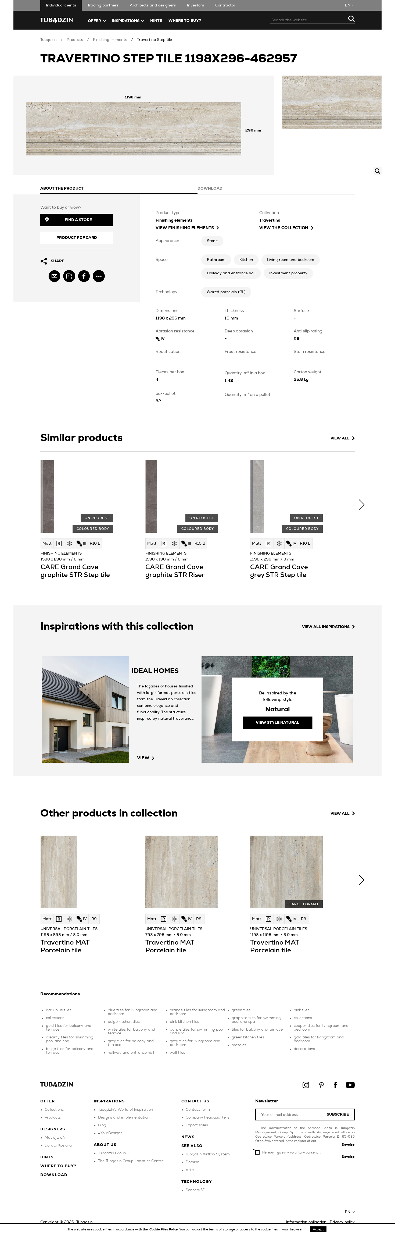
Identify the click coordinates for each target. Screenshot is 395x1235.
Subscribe (338, 1114)
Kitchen (246, 260)
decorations (304, 1049)
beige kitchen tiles (124, 1022)
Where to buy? (184, 21)
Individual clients (61, 5)
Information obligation (306, 1222)
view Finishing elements (185, 228)
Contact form (198, 1110)
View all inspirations (326, 627)
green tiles (241, 1010)
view (143, 758)
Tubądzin (48, 40)
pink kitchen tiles (184, 1022)
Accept (318, 1229)
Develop (348, 1144)
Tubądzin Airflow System (208, 1154)
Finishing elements (110, 40)
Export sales (197, 1125)
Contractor (225, 5)
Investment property (288, 273)
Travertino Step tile (154, 40)
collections (55, 1018)
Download (53, 1175)
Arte (190, 1170)
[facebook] (84, 276)
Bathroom (216, 260)
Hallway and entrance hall (231, 273)
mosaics (239, 1045)
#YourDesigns (110, 1133)
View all (340, 438)
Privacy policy (342, 1222)
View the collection (283, 228)
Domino (192, 1162)
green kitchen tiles (248, 1037)
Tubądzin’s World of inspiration (125, 1110)
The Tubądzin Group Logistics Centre (131, 1161)
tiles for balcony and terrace (257, 1029)
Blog (102, 1125)
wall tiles (177, 1053)
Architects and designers (153, 5)
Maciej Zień (54, 1138)
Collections (54, 1110)
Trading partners (103, 5)
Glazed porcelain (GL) (226, 292)
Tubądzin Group (112, 1153)
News (188, 1137)
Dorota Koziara (58, 1145)
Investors (195, 5)
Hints (156, 21)
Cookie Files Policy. (164, 1229)
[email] (54, 276)
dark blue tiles (58, 1010)
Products (75, 40)
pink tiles (301, 1010)
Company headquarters (207, 1117)
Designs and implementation (123, 1117)
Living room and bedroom (290, 260)
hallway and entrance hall (131, 1053)
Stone (212, 241)
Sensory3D (195, 1190)
